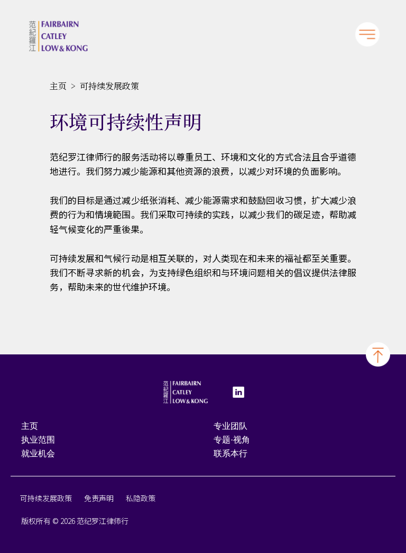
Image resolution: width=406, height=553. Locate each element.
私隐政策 (140, 498)
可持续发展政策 (46, 498)
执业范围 (38, 439)
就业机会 (38, 453)
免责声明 (99, 498)
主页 (58, 86)
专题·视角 (232, 439)
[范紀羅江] (58, 36)
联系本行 (230, 453)
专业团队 (230, 425)
